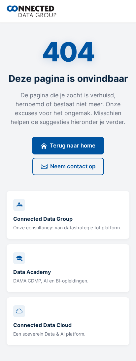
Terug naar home (72, 145)
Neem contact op (72, 166)
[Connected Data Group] (31, 11)
